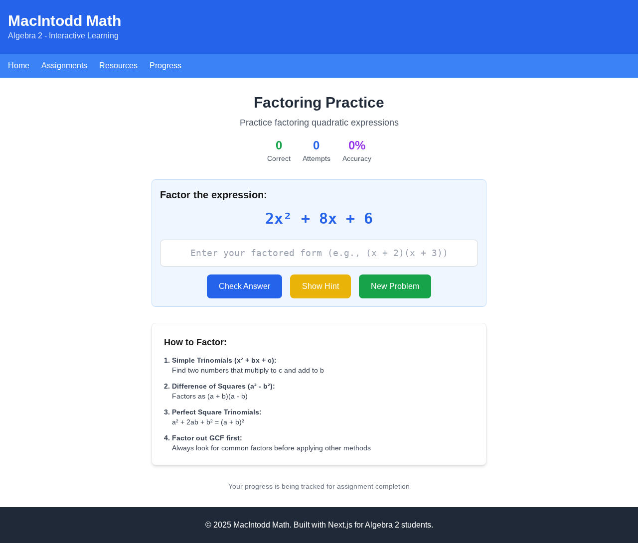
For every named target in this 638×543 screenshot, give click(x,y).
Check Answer (244, 286)
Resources (118, 65)
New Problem (395, 286)
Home (18, 65)
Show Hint (320, 286)
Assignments (64, 65)
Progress (165, 65)
